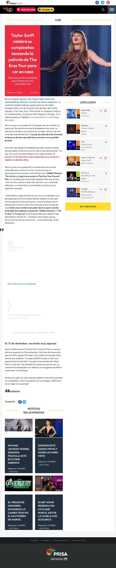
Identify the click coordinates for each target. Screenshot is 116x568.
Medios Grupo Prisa (58, 559)
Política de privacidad (61, 540)
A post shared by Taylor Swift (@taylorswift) (33, 332)
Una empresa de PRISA (58, 551)
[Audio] (101, 110)
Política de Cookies (79, 540)
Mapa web (34, 540)
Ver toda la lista (88, 206)
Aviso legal (45, 540)
